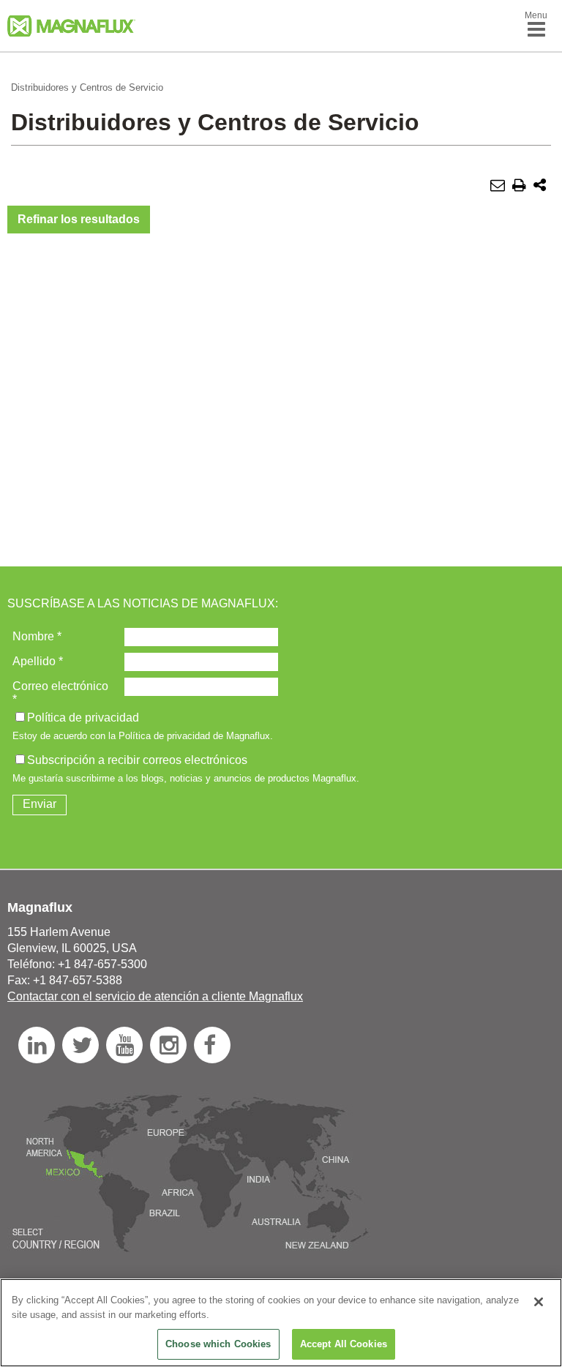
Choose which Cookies (218, 1343)
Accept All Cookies (343, 1343)
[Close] (538, 1302)
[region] (281, 1322)
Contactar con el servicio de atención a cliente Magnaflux (155, 996)
